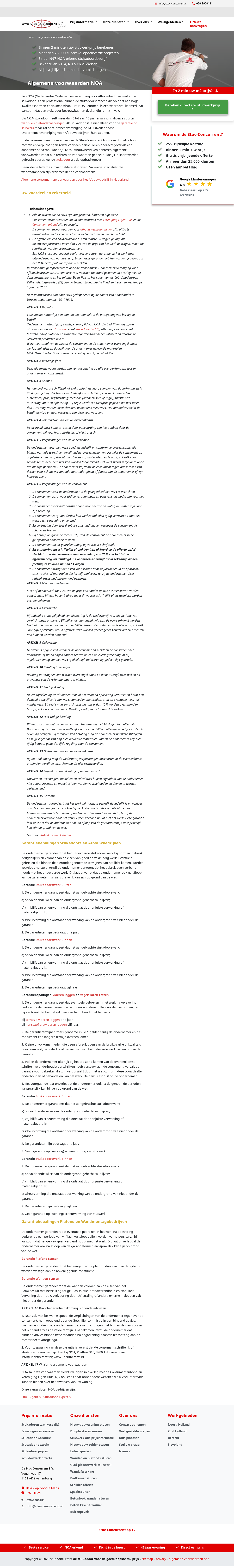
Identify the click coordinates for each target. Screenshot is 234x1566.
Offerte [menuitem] (198, 24)
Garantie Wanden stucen (40, 1278)
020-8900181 (204, 3)
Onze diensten (114, 22)
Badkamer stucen (83, 1478)
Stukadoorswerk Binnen (54, 940)
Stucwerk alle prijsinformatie (92, 1438)
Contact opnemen (132, 1424)
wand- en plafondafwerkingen (43, 123)
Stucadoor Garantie (36, 1438)
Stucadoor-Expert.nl (57, 1397)
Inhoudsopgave (41, 209)
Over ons (142, 22)
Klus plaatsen (129, 1438)
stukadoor (63, 159)
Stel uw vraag (129, 1444)
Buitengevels (79, 1512)
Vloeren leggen (63, 995)
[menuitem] (85, 24)
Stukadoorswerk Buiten (55, 835)
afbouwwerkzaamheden (96, 229)
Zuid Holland (177, 1431)
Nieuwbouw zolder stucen (89, 1444)
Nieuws (124, 1451)
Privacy (161, 1559)
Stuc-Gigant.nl (31, 1397)
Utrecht (173, 1438)
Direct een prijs (192, 1547)
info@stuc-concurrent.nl (173, 3)
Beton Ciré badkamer (86, 1505)
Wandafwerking (82, 1471)
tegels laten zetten (94, 995)
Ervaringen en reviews (37, 1431)
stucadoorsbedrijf (88, 329)
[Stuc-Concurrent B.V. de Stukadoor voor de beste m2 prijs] (43, 24)
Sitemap (147, 1559)
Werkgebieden (169, 22)
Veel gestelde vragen (134, 1431)
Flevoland (175, 1444)
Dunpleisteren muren (86, 1431)
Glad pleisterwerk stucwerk (91, 1465)
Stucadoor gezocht (35, 1444)
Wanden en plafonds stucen (91, 1458)
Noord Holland (179, 1424)
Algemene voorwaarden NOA (189, 1559)
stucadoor (60, 329)
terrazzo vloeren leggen (43, 1020)
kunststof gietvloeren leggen (46, 1024)
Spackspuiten (80, 1492)
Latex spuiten (80, 1451)
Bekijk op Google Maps (42, 1488)
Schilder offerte (81, 1485)
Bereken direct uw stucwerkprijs (192, 105)
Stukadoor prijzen (34, 1451)
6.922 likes (33, 1493)
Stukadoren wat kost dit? (40, 1424)
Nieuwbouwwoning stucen (90, 1424)
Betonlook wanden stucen (89, 1498)
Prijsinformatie (82, 22)
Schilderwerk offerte (36, 1458)
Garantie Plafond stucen (39, 1259)
